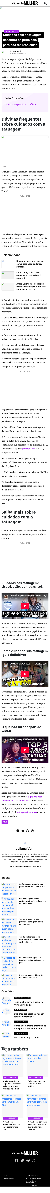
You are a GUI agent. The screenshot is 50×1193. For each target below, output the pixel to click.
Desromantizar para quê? (26, 1037)
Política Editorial (33, 1178)
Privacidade (9, 1178)
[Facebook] (16, 1160)
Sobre (6, 1175)
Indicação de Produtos (31, 1182)
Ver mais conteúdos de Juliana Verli (25, 866)
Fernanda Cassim (22, 998)
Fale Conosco (32, 1185)
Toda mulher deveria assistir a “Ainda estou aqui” (28, 1003)
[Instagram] (33, 1160)
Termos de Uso (32, 1175)
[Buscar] (45, 3)
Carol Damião (21, 1033)
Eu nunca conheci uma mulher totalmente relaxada (29, 1015)
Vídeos (32, 104)
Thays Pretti (20, 1010)
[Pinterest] (28, 1160)
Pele (5, 822)
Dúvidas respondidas (15, 104)
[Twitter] (22, 1160)
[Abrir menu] (5, 3)
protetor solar (28, 448)
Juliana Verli (15, 51)
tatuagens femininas (27, 812)
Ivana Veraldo (21, 1021)
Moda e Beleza (12, 31)
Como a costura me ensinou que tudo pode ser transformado (30, 1027)
